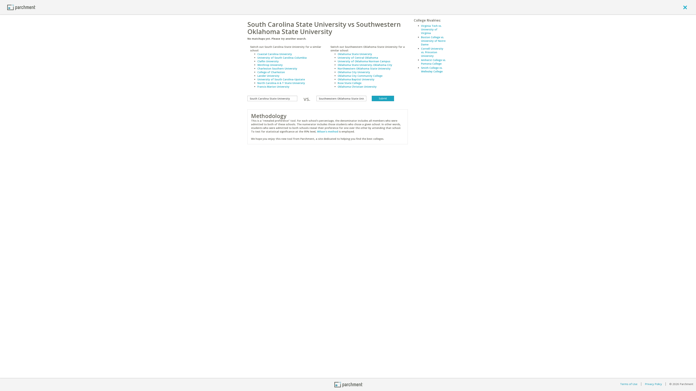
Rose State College (349, 83)
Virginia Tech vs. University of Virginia (431, 29)
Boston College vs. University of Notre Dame (433, 40)
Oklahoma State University (355, 54)
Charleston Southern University (277, 68)
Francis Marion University (273, 86)
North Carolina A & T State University (281, 83)
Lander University (268, 75)
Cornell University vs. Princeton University (432, 52)
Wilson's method (327, 131)
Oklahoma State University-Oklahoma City (365, 65)
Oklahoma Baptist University (356, 79)
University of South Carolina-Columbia (282, 57)
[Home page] (21, 7)
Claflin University (268, 61)
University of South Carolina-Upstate (281, 79)
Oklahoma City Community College (360, 75)
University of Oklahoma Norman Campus (364, 61)
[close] (685, 7)
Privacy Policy (653, 384)
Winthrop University (270, 65)
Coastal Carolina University (274, 54)
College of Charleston (271, 72)
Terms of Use (628, 384)
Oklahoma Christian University (357, 86)
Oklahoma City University (354, 72)
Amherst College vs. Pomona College (433, 61)
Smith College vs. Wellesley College (432, 69)
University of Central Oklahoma (358, 57)
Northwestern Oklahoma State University (364, 68)
